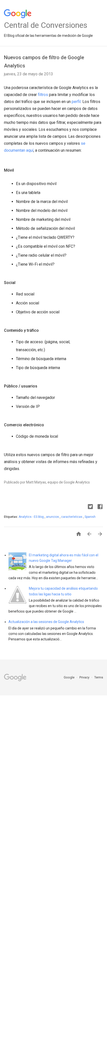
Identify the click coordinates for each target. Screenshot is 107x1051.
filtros (43, 94)
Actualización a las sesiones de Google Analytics (46, 622)
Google (69, 677)
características (72, 517)
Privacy (84, 677)
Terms (98, 677)
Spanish (90, 517)
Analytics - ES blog (32, 517)
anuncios (53, 517)
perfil (76, 101)
